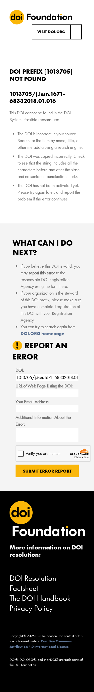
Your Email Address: (32, 401)
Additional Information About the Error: (43, 420)
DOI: (20, 370)
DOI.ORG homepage (42, 333)
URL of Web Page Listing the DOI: (44, 386)
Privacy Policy (31, 608)
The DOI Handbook (40, 598)
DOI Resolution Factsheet (33, 583)
